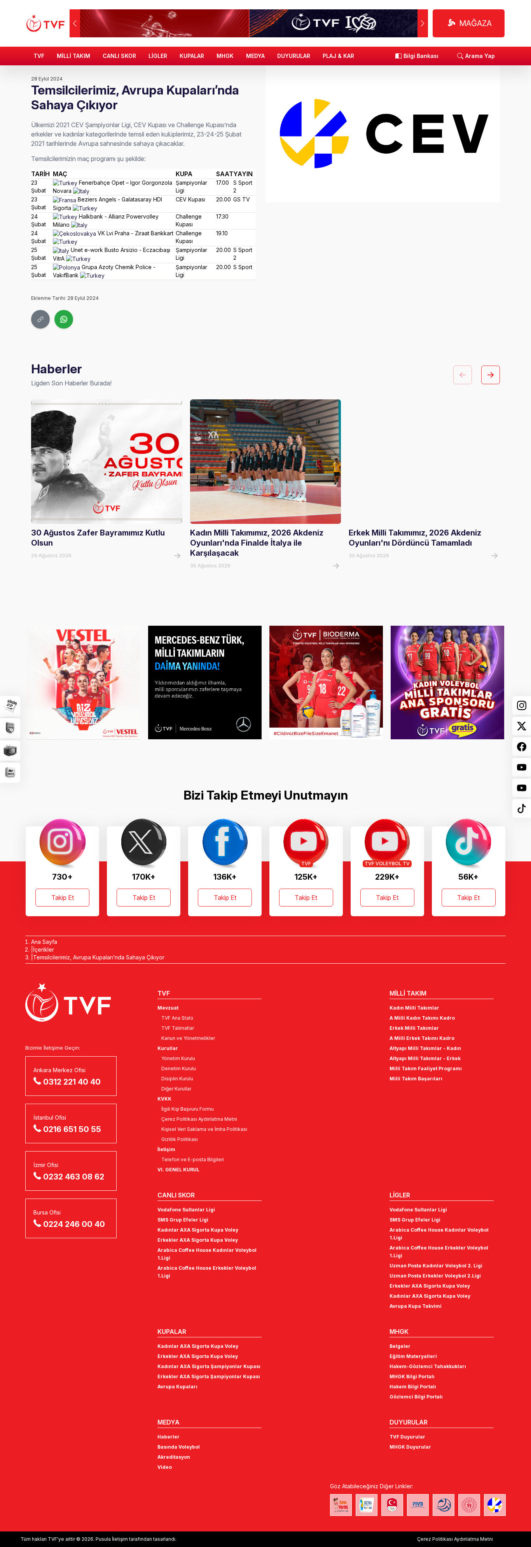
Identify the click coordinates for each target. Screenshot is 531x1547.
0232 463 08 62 (73, 1177)
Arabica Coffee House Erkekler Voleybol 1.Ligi (206, 1272)
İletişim (166, 1149)
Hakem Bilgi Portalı (413, 1387)
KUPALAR (192, 55)
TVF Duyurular (407, 1437)
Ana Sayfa (44, 941)
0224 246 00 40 (74, 1224)
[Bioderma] (326, 682)
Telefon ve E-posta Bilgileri (192, 1159)
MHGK (225, 55)
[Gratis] (447, 682)
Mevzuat (167, 1008)
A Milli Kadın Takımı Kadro (422, 1018)
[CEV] (495, 1505)
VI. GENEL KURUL (178, 1169)
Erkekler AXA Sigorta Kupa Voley (197, 1240)
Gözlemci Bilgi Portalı (416, 1397)
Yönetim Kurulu (178, 1058)
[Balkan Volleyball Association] (443, 1505)
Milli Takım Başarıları (416, 1079)
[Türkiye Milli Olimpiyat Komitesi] (392, 1505)
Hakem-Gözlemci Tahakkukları (428, 1366)
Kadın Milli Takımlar (414, 1008)
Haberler (168, 1437)
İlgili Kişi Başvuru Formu (187, 1109)
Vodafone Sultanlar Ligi (186, 1210)
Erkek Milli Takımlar (414, 1028)
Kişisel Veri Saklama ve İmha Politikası (204, 1129)
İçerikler (43, 949)
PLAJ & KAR (338, 55)
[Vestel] (83, 682)
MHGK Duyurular (410, 1447)
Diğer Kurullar (176, 1089)
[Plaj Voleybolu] (366, 1505)
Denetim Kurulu (178, 1068)
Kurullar (167, 1048)
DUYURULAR (293, 55)
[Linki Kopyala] (40, 319)
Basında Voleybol (178, 1447)
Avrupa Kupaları (177, 1387)
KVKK (164, 1099)
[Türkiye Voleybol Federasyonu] (45, 23)
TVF (38, 55)
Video (164, 1467)
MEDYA (255, 55)
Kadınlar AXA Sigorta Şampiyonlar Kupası (208, 1366)
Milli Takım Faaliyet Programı (426, 1068)
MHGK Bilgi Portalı (412, 1376)
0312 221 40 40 (72, 1082)
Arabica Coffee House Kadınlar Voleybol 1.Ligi (207, 1254)
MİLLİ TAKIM (73, 55)
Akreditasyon (173, 1457)
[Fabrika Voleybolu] (341, 1505)
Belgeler (400, 1346)
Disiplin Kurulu (177, 1079)
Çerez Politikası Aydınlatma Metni (199, 1119)
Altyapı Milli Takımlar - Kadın (425, 1048)
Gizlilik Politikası (179, 1139)
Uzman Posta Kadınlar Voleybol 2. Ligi (436, 1266)
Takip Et (62, 897)
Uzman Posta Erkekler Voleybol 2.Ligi (435, 1276)
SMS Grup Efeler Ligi (182, 1220)
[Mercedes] (205, 682)
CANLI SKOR (119, 55)
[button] (422, 23)
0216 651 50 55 (72, 1129)
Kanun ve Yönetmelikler (188, 1038)
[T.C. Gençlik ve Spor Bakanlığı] (469, 1505)
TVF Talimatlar (177, 1028)
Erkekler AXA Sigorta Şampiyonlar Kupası (208, 1376)
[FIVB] (418, 1505)
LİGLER (157, 55)
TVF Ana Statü (177, 1018)
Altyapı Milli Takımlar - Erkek (425, 1058)
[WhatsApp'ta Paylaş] (63, 319)
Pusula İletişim (112, 1539)
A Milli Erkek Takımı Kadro (422, 1038)
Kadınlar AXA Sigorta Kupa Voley (197, 1230)
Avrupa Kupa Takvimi (416, 1306)
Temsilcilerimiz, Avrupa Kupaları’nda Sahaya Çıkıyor (98, 957)
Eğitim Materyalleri (413, 1356)
